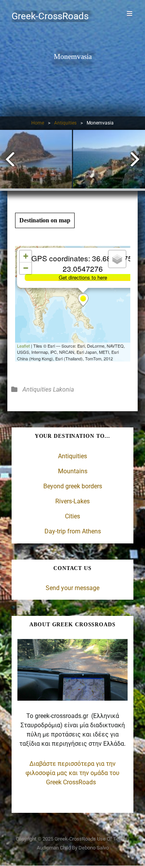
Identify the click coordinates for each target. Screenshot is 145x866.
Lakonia (63, 389)
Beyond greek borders (72, 486)
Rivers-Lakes (72, 501)
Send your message (72, 588)
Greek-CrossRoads (50, 16)
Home (37, 123)
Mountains (72, 471)
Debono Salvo (93, 848)
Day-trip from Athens (72, 531)
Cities (72, 516)
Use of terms (112, 839)
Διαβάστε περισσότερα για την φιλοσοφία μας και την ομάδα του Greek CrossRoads (72, 773)
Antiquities (65, 123)
